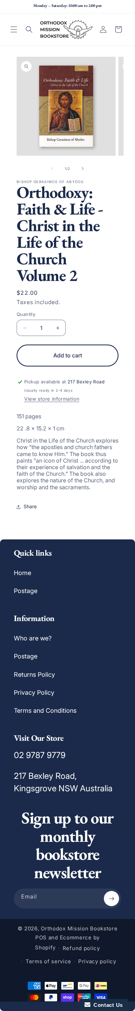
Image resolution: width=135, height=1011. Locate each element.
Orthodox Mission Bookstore (79, 928)
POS (41, 937)
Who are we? (33, 638)
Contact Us (106, 1005)
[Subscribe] (111, 898)
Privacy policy (97, 961)
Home (22, 572)
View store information (51, 399)
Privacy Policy (34, 692)
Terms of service (48, 961)
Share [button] (30, 506)
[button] (13, 29)
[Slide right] (82, 168)
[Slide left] (52, 168)
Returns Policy (34, 674)
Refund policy (81, 948)
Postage (25, 590)
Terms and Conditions (45, 710)
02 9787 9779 (39, 755)
